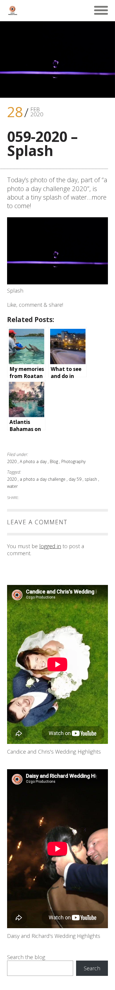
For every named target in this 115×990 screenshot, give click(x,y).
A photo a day (34, 461)
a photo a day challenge (43, 479)
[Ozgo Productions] (12, 10)
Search (92, 968)
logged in (50, 546)
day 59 (76, 479)
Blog (54, 461)
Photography (73, 461)
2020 (12, 461)
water (12, 486)
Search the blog (26, 957)
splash (91, 479)
